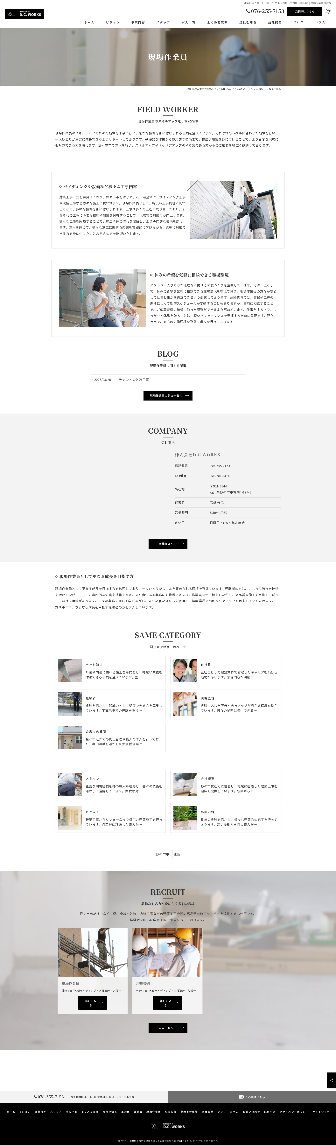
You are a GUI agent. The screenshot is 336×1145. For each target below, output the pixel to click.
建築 (176, 854)
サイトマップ (321, 1112)
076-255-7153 (220, 465)
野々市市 (162, 854)
